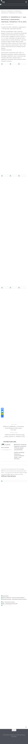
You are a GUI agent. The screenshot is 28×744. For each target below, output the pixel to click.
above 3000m (7, 474)
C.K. (3, 24)
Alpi (11, 474)
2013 (6, 469)
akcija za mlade (23, 472)
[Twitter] (14, 411)
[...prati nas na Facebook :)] (11, 740)
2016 (5, 470)
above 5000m (20, 474)
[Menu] (26, 2)
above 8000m (9, 469)
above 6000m (15, 474)
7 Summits (3, 469)
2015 (7, 470)
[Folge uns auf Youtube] (17, 740)
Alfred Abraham (8, 476)
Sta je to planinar (5, 447)
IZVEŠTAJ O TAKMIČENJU (7, 11)
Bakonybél (21, 470)
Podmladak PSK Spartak (15, 12)
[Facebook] (14, 409)
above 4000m (16, 470)
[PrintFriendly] (14, 414)
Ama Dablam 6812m (16, 472)
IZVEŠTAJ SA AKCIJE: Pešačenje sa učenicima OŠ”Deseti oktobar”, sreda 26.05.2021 (19, 455)
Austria (2, 474)
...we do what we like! (8, 472)
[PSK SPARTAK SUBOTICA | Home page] (4, 2)
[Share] (14, 416)
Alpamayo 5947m (16, 469)
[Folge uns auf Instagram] (14, 740)
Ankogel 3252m (11, 470)
